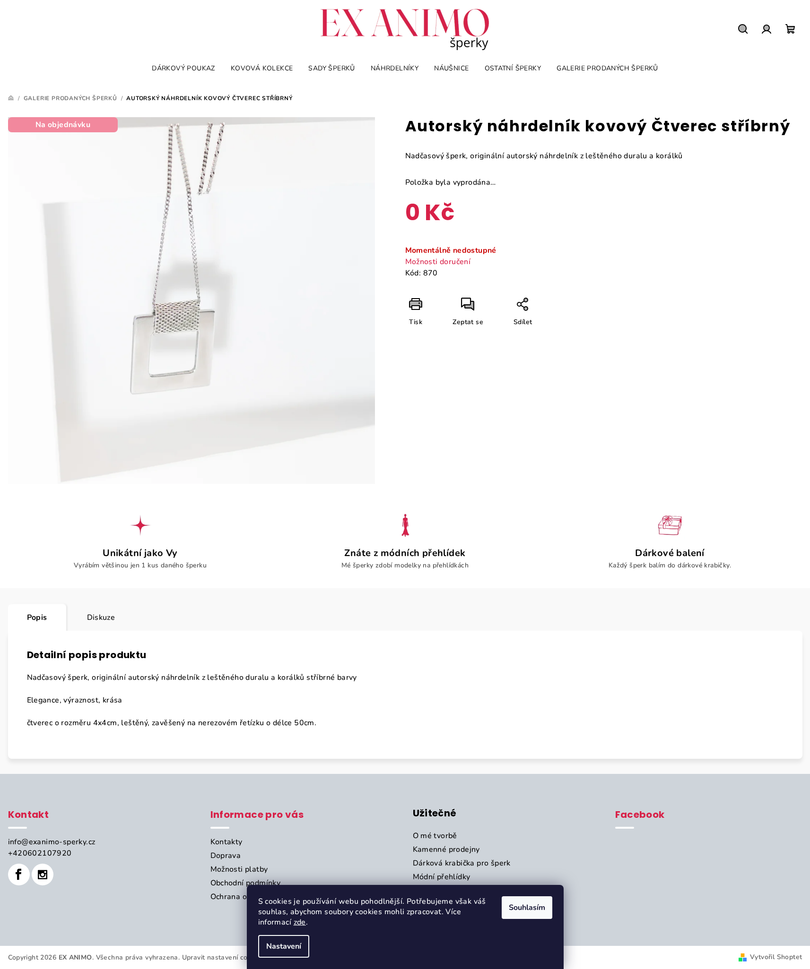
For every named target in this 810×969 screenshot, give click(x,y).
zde (300, 922)
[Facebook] (19, 874)
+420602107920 (40, 853)
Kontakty (226, 842)
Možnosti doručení (438, 262)
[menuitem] (183, 68)
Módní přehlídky (441, 877)
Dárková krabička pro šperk (462, 863)
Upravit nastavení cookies (223, 957)
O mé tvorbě (435, 836)
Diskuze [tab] (101, 617)
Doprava (225, 855)
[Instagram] (42, 874)
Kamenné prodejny (446, 849)
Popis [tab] (37, 617)
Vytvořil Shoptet (776, 956)
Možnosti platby (239, 869)
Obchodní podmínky (245, 883)
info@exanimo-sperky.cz (52, 842)
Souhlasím (527, 907)
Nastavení (283, 946)
